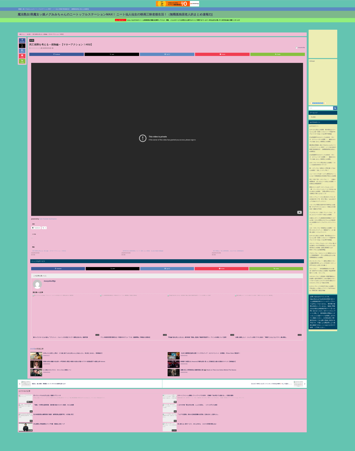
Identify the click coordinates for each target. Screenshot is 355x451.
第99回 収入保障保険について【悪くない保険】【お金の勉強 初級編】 (143, 250)
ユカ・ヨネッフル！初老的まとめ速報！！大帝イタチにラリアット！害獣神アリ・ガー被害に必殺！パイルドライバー (322, 230)
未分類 (31, 40)
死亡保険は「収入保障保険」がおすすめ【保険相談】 (228, 250)
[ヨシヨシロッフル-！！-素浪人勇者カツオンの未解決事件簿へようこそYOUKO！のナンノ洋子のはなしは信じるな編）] (323, 263)
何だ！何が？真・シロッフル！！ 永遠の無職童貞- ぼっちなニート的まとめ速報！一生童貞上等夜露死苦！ (323, 181)
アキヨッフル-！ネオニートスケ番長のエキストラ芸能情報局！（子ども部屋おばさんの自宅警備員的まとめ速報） (323, 255)
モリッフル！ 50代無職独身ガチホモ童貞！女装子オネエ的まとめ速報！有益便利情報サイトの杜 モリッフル (322, 271)
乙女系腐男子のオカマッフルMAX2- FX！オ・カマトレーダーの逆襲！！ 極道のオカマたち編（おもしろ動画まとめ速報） (322, 139)
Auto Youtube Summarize (48, 219)
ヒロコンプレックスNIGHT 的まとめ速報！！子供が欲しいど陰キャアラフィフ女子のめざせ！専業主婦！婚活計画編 (323, 288)
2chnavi (312, 61)
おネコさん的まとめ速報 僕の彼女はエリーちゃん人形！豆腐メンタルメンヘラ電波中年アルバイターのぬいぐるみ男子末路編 (322, 131)
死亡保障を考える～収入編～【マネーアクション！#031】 (49, 250)
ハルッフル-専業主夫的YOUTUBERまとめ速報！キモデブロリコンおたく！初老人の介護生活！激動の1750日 (322, 207)
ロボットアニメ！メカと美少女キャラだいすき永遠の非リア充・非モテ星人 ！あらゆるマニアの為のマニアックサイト (323, 199)
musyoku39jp (301, 47)
